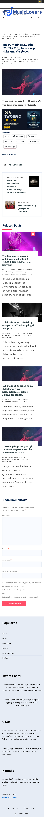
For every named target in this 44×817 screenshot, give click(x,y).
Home (4, 57)
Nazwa (5, 548)
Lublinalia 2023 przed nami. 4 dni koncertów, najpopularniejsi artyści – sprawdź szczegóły (17, 390)
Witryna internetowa (9, 571)
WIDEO (5, 648)
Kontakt (5, 658)
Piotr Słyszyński (21, 34)
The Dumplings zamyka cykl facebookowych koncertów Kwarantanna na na (17, 449)
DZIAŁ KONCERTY (27, 36)
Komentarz (7, 515)
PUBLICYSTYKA (8, 653)
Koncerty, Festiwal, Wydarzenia (17, 274)
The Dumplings (15, 164)
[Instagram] (39, 17)
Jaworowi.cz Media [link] (10, 797)
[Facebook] (35, 17)
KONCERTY (6, 643)
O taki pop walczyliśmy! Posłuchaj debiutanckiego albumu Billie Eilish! (16, 185)
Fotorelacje (8, 38)
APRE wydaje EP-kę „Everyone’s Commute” (27, 207)
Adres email (7, 560)
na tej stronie (29, 779)
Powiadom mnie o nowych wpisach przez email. (21, 597)
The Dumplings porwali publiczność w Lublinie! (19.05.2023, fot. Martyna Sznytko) (16, 260)
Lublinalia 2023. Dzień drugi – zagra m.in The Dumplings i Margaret (18, 325)
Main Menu (8, 11)
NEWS (4, 638)
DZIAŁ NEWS (7, 272)
